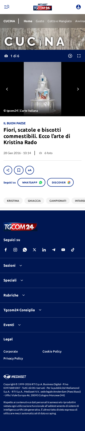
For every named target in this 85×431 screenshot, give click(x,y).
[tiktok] (73, 250)
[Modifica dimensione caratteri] (29, 170)
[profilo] (78, 7)
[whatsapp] (25, 250)
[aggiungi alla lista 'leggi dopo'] (19, 170)
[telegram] (53, 250)
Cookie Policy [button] (51, 351)
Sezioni (9, 265)
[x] (34, 250)
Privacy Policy (13, 358)
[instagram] (15, 250)
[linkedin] (44, 250)
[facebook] (5, 250)
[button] (42, 6)
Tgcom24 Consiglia (19, 310)
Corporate (10, 351)
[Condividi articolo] (7, 170)
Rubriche (10, 295)
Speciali (10, 280)
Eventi (8, 325)
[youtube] (63, 250)
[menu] (6, 7)
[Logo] (42, 6)
